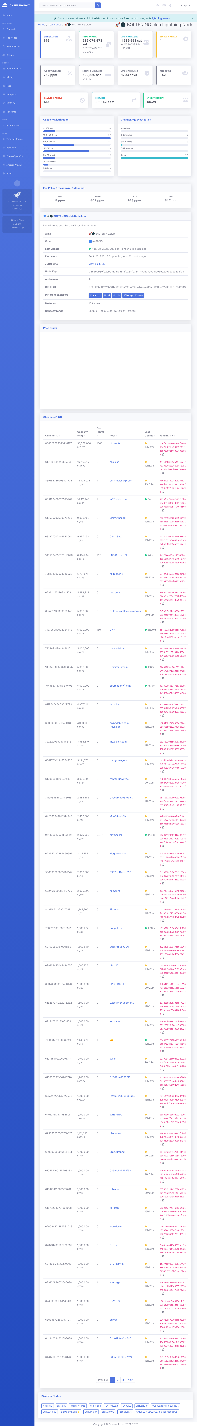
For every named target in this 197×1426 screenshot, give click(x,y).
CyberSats (116, 536)
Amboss (96, 295)
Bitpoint (114, 909)
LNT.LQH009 (49, 1411)
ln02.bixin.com (118, 499)
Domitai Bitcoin (119, 667)
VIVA (112, 629)
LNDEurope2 (117, 1151)
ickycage (115, 1282)
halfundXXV (116, 573)
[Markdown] (164, 5)
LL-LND (114, 965)
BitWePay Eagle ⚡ (70, 1411)
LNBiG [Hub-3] (118, 555)
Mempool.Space (134, 295)
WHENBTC (116, 1114)
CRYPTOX (115, 1301)
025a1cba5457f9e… (121, 1170)
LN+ (117, 295)
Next (130, 1379)
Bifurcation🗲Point (120, 685)
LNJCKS (127, 1405)
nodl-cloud (95, 1405)
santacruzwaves (119, 778)
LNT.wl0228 (112, 1405)
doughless (116, 928)
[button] (187, 5)
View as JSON (97, 263)
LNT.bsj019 (142, 1405)
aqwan (113, 1319)
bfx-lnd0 (115, 443)
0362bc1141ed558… (121, 872)
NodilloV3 (47, 1405)
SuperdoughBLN (119, 946)
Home (41, 24)
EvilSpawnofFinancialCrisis (125, 611)
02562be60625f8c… (122, 1077)
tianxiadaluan (117, 648)
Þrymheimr (116, 834)
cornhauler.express (121, 480)
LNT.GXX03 (108, 1411)
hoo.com (115, 592)
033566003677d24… (122, 1356)
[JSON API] (157, 5)
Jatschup (115, 704)
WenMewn (116, 1226)
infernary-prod (78, 1405)
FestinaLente (125, 1411)
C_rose (114, 1245)
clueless (114, 461)
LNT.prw (61, 1405)
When (113, 1058)
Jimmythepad (118, 517)
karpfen (114, 1207)
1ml (108, 295)
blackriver (115, 1133)
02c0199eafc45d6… (121, 1338)
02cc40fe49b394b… (122, 1002)
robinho (114, 1189)
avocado (115, 1021)
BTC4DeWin (117, 1263)
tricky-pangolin (118, 760)
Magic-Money (118, 853)
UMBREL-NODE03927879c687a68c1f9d (156, 1411)
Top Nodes (54, 24)
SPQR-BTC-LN (118, 984)
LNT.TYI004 (91, 1411)
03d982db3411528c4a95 (165, 1405)
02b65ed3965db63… (122, 1095)
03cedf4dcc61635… (121, 797)
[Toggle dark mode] (170, 5)
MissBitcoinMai (118, 816)
